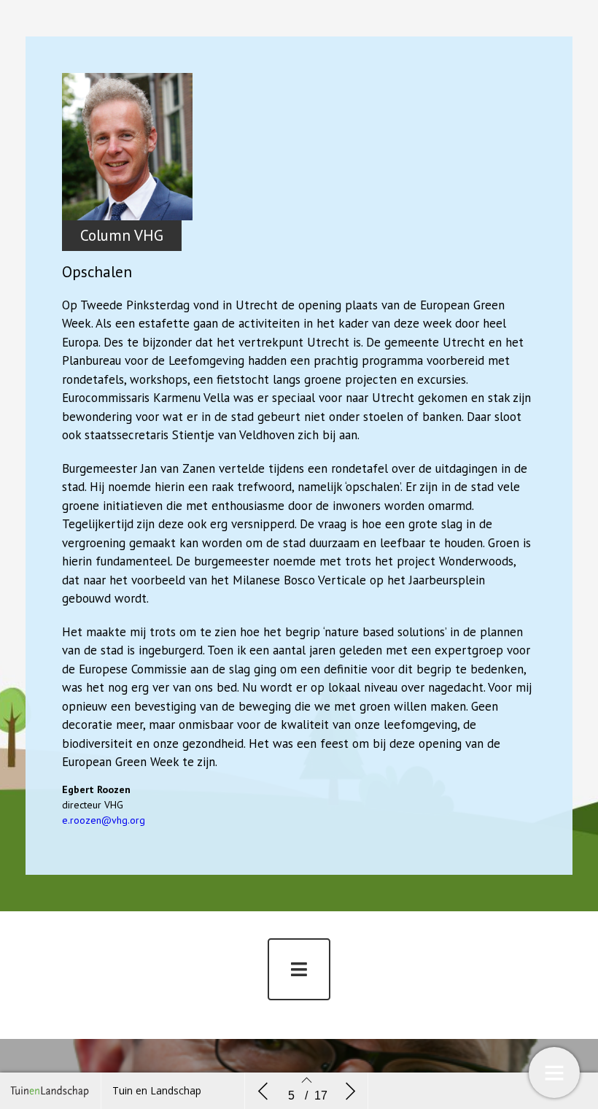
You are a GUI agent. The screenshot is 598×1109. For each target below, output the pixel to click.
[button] (299, 969)
